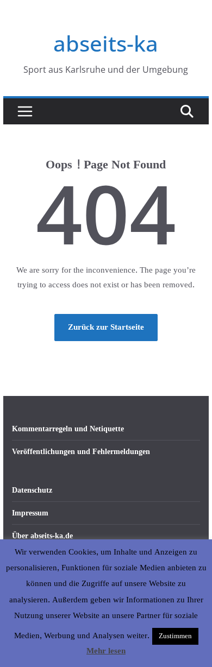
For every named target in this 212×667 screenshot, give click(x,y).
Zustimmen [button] (175, 636)
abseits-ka (105, 43)
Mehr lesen (106, 651)
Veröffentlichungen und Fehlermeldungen (81, 451)
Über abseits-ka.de (42, 536)
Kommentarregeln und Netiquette (68, 429)
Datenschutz (32, 490)
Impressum (30, 513)
